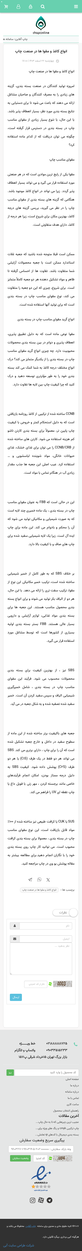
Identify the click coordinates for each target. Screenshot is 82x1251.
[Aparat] (41, 1202)
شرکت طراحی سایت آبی (18, 1245)
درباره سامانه (72, 1092)
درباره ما (74, 1085)
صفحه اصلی (72, 1079)
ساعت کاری (73, 1104)
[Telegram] (49, 1202)
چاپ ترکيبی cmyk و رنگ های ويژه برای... (57, 1128)
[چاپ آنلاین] (41, 25)
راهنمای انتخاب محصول (66, 1111)
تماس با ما (73, 1098)
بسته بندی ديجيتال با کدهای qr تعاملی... (57, 1134)
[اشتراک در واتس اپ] (39, 880)
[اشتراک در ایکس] (48, 881)
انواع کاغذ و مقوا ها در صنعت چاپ (39, 890)
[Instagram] (32, 1202)
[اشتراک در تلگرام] (30, 880)
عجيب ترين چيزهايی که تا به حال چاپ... (57, 1122)
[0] (6, 7)
